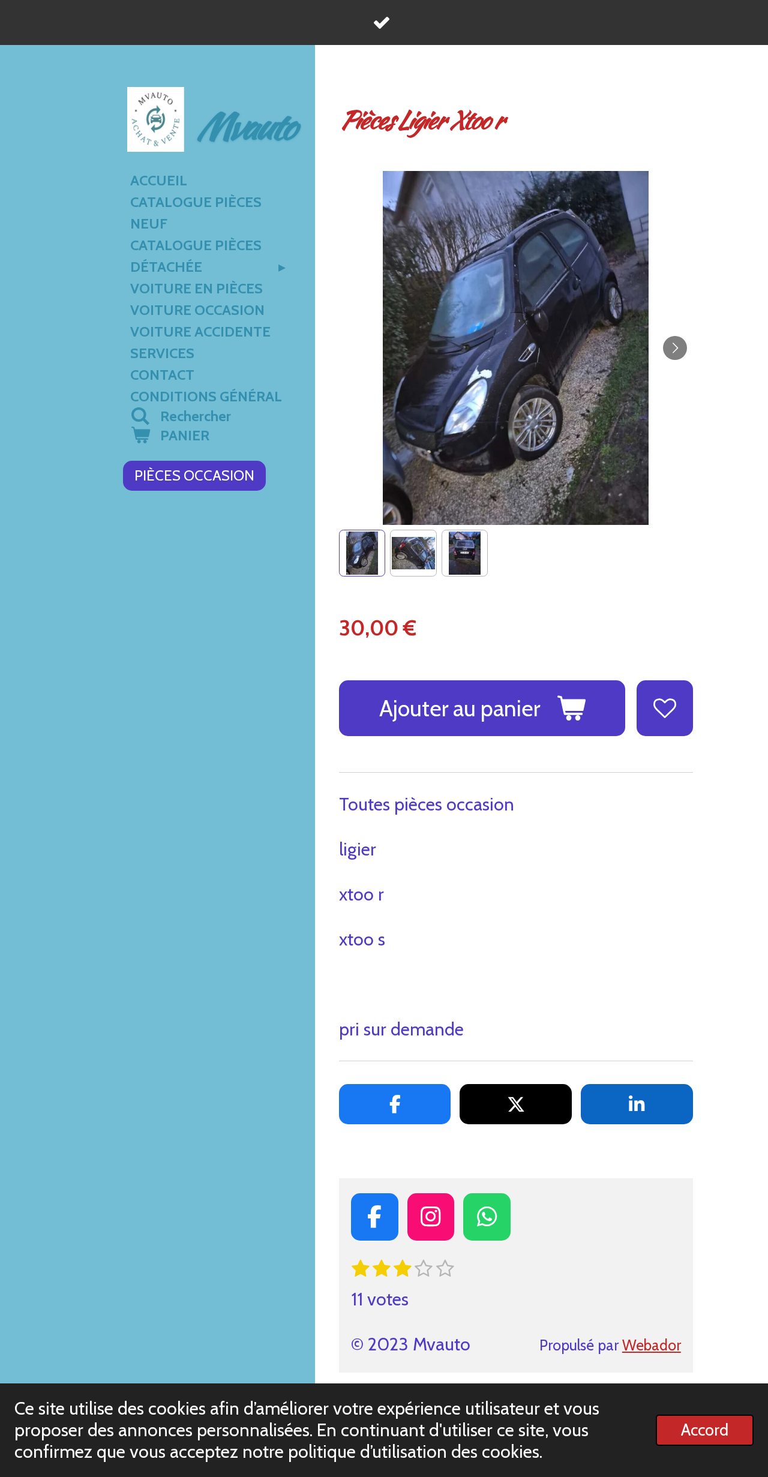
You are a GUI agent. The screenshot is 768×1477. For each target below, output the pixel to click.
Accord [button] (704, 1430)
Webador (651, 1345)
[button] (362, 553)
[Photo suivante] (675, 348)
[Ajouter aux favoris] (665, 708)
